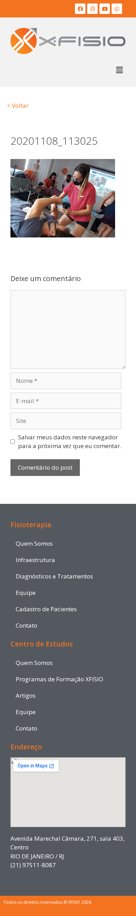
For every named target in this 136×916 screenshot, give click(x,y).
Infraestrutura (35, 560)
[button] (120, 70)
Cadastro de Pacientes (46, 609)
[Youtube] (104, 8)
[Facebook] (80, 8)
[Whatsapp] (117, 8)
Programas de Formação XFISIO (59, 679)
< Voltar (18, 105)
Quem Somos (34, 543)
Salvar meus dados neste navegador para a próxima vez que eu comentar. (69, 441)
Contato (26, 625)
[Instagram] (92, 8)
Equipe (26, 593)
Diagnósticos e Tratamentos (54, 576)
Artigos (26, 695)
